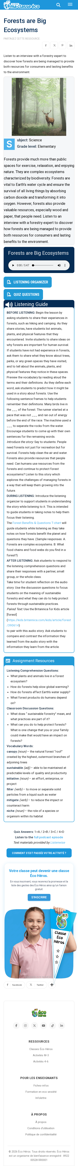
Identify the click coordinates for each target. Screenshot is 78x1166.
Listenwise (57, 842)
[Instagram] (25, 1025)
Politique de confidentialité (41, 1134)
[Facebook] (45, 45)
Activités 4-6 (41, 1061)
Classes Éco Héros (41, 1049)
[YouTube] (43, 1025)
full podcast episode (48, 837)
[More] (52, 985)
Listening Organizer (31, 282)
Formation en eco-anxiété (41, 1091)
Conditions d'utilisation (40, 1128)
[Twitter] (54, 45)
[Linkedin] (70, 45)
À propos (40, 1122)
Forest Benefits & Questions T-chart (37, 523)
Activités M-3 (41, 1055)
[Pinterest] (62, 45)
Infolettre (40, 1098)
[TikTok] (52, 1025)
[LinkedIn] (61, 1025)
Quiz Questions (26, 294)
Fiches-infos (41, 1085)
